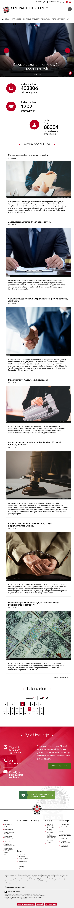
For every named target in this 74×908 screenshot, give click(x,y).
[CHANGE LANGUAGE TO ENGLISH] (67, 2)
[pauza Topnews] (70, 73)
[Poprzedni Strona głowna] (21, 795)
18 (29, 708)
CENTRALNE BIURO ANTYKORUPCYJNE (31, 8)
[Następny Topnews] (67, 50)
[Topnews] (6, 50)
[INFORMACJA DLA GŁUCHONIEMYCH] (44, 2)
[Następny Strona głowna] (53, 795)
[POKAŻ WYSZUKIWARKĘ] (70, 9)
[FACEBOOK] (13, 24)
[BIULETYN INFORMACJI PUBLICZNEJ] (70, 2)
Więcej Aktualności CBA (61, 677)
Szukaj (47, 698)
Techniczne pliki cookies (13, 891)
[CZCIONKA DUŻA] (63, 2)
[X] (15, 24)
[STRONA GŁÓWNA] (3, 19)
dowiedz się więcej (58, 766)
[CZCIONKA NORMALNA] (60, 2)
